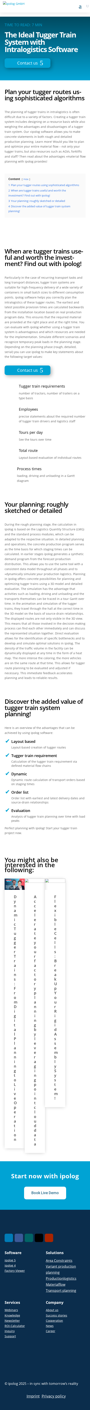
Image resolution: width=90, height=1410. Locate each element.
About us (52, 1310)
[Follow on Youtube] (49, 1238)
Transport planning (61, 1290)
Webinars (11, 1310)
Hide (25, 179)
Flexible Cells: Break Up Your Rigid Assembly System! (56, 997)
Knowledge (12, 1315)
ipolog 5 (10, 1260)
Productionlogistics (61, 1278)
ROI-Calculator (15, 1326)
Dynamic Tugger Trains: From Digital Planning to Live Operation (16, 1018)
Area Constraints (59, 1260)
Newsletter (12, 1321)
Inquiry (10, 1331)
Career (50, 1331)
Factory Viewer (15, 1271)
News (50, 1326)
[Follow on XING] (29, 1238)
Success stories (56, 1315)
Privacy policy (54, 1396)
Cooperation (54, 1321)
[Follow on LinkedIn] (9, 1238)
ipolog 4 (10, 1265)
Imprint (33, 1396)
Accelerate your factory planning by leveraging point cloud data (35, 1020)
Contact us (27, 63)
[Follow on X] (39, 1238)
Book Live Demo (45, 1193)
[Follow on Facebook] (19, 1238)
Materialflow (55, 1284)
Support (10, 1336)
